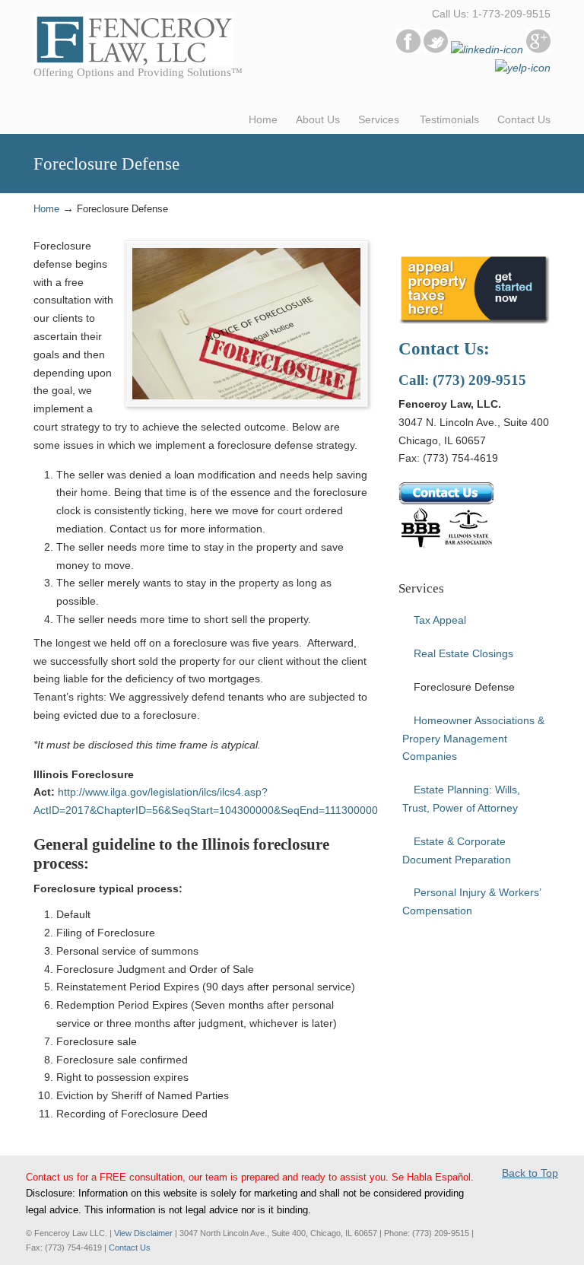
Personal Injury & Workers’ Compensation (471, 901)
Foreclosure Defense (464, 687)
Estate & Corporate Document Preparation (456, 850)
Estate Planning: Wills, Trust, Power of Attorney (461, 798)
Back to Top (530, 1173)
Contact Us (130, 1247)
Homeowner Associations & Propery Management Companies (473, 738)
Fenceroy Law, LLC (133, 35)
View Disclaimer (143, 1233)
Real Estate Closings (463, 653)
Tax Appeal (440, 620)
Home (46, 209)
